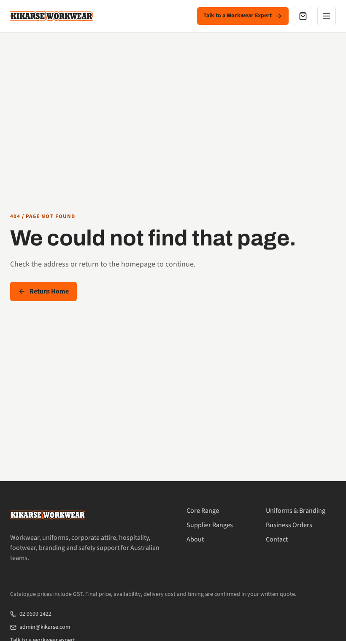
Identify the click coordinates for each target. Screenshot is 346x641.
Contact (277, 539)
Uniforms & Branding (295, 510)
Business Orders (289, 525)
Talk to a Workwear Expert (237, 15)
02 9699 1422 (35, 614)
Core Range (203, 510)
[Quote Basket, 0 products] (303, 16)
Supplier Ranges (210, 525)
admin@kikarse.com (44, 627)
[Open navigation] (326, 16)
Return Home (49, 291)
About (195, 539)
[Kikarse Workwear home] (51, 16)
